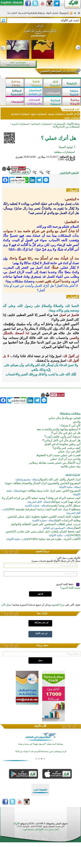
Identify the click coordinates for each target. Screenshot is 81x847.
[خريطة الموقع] (75, 14)
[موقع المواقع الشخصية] (15, 92)
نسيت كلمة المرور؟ (70, 587)
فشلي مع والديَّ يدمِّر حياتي (64, 417)
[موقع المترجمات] (15, 101)
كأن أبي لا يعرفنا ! (70, 425)
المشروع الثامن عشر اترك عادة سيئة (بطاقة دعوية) (50, 490)
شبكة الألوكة (73, 123)
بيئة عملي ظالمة (70, 466)
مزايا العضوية (58, 604)
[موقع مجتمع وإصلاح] (15, 83)
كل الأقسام (71, 114)
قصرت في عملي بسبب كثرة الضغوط (58, 455)
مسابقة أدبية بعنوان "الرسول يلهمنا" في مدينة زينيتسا (40, 744)
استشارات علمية (72, 117)
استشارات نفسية (56, 114)
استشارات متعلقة (64, 151)
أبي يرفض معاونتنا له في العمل (62, 444)
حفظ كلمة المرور (65, 584)
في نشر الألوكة (41, 633)
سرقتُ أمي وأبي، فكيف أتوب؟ (62, 436)
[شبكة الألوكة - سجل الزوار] (52, 14)
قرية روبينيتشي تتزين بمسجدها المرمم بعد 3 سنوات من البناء (40, 751)
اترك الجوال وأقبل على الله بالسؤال (59, 479)
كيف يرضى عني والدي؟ (66, 447)
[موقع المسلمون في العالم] (33, 92)
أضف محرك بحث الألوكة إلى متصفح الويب (40, 829)
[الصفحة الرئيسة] (79, 14)
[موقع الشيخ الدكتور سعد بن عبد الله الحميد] (40, 32)
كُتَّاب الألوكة (40, 726)
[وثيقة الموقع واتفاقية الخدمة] (31, 14)
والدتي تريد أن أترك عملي (65, 458)
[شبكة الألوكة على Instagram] (50, 3)
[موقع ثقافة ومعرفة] (33, 83)
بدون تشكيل (20, 171)
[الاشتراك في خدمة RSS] (71, 14)
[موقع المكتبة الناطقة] (52, 101)
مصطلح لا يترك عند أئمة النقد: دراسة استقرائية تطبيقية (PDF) (44, 509)
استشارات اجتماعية (20, 114)
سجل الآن (6, 604)
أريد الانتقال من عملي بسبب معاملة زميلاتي (54, 462)
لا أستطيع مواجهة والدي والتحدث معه (58, 429)
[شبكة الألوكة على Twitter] (35, 3)
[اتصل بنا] (12, 14)
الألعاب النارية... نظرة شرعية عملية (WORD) (54, 538)
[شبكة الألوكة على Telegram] (57, 3)
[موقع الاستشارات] (52, 92)
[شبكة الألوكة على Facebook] (28, 3)
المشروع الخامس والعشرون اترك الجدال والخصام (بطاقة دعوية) (42, 483)
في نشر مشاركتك (41, 622)
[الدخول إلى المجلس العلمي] (57, 71)
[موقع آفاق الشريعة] (52, 83)
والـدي (76, 421)
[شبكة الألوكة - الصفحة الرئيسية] (64, 14)
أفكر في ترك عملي (69, 451)
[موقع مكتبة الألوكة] (71, 101)
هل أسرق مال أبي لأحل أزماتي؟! (61, 440)
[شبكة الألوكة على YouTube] (42, 3)
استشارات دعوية (39, 114)
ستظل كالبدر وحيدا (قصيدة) (64, 505)
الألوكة (16, 823)
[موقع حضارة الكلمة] (71, 92)
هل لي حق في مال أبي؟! (65, 432)
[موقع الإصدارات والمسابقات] (33, 101)
